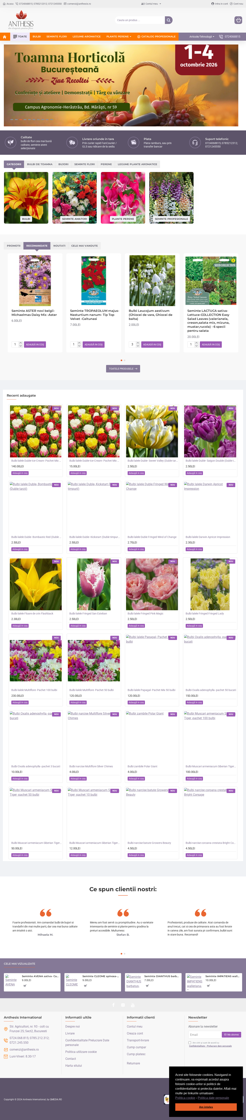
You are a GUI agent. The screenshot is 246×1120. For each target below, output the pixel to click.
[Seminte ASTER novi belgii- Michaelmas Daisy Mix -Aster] (35, 280)
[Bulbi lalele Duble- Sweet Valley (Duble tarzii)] (152, 431)
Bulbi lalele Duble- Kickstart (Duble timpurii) (94, 537)
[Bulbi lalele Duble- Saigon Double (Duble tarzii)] (210, 431)
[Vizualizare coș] (238, 20)
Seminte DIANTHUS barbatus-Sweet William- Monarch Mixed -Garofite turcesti (162, 976)
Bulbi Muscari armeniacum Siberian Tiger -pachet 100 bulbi (211, 766)
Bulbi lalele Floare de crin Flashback (32, 613)
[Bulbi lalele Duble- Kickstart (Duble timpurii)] (94, 508)
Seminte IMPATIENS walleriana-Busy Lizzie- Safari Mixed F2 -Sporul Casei (223, 976)
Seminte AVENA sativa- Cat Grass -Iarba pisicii (40, 976)
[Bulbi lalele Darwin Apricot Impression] (210, 508)
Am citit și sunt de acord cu (210, 1044)
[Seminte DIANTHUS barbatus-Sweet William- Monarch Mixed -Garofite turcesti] (133, 982)
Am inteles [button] (206, 1106)
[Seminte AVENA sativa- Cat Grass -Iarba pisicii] (12, 981)
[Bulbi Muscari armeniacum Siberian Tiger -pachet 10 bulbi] (94, 814)
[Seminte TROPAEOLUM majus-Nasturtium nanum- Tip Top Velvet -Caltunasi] (93, 280)
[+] (20, 343)
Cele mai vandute (84, 245)
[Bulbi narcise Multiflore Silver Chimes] (94, 737)
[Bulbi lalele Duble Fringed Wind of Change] (152, 508)
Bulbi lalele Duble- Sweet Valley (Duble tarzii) (153, 460)
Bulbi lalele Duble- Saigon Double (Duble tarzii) (211, 460)
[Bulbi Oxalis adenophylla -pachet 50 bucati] (210, 661)
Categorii (14, 164)
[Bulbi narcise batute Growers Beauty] (152, 814)
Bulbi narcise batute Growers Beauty (149, 842)
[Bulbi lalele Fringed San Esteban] (94, 584)
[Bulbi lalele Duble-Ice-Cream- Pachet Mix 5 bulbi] (94, 431)
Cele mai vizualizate (19, 963)
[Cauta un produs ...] (169, 20)
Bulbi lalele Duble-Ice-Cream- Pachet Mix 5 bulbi (94, 460)
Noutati (59, 245)
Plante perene (123, 218)
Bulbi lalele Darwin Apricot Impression (208, 537)
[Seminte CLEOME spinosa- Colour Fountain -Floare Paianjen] (72, 981)
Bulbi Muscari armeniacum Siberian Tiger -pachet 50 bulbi (36, 842)
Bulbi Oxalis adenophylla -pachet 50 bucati (211, 690)
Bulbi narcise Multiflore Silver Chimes (91, 766)
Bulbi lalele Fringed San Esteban (88, 613)
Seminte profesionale (171, 218)
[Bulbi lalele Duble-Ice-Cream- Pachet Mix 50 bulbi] (36, 431)
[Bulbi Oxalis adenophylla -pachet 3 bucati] (36, 737)
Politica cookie (185, 1097)
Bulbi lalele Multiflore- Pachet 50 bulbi (91, 690)
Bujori (63, 164)
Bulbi (26, 218)
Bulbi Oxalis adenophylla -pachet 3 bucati (35, 766)
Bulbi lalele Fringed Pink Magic (145, 613)
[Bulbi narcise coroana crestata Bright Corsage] (210, 814)
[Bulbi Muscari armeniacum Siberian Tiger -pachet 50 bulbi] (36, 814)
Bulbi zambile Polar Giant (142, 766)
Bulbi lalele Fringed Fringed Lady (205, 613)
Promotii (13, 245)
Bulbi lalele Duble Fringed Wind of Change (152, 537)
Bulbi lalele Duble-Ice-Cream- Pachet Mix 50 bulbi (36, 460)
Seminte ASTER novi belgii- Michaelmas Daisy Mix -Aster (34, 313)
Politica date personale (213, 1097)
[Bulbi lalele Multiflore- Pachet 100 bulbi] (36, 661)
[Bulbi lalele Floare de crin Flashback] (36, 584)
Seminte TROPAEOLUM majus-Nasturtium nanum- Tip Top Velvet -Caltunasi (94, 315)
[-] (20, 346)
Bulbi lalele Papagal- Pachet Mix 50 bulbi (151, 690)
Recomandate (36, 245)
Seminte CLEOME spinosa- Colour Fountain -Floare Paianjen (101, 976)
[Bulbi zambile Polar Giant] (152, 737)
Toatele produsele (121, 368)
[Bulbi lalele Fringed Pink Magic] (152, 584)
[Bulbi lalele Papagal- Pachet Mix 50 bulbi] (152, 661)
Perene (106, 164)
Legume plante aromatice (137, 164)
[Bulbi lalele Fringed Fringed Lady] (210, 584)
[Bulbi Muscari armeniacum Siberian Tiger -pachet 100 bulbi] (210, 737)
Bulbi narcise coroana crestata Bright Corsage (211, 842)
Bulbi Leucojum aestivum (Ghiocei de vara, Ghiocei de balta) (150, 315)
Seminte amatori (74, 218)
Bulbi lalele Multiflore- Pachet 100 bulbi (34, 690)
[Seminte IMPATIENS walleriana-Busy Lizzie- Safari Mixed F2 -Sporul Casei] (194, 982)
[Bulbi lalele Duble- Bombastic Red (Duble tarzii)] (36, 508)
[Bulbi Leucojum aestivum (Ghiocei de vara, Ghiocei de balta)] (152, 280)
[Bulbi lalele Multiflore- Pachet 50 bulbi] (94, 661)
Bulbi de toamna (39, 164)
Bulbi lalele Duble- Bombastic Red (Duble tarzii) (36, 537)
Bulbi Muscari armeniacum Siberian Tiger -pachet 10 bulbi (94, 842)
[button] (230, 1098)
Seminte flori (84, 164)
